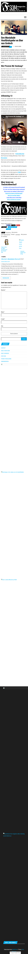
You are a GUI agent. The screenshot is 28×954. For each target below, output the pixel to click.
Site (2, 326)
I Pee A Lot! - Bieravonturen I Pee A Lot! (10, 259)
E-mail (3, 319)
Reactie (3, 290)
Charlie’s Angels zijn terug (22, 253)
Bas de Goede (18, 46)
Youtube (8, 229)
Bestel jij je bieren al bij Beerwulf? (14, 193)
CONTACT (3, 348)
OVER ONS (3, 356)
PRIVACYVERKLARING (6, 358)
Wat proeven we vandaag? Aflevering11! (14, 191)
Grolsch (13, 234)
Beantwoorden (6, 277)
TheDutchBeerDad (19, 153)
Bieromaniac (4, 158)
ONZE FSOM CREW (5, 350)
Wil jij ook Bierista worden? (14, 199)
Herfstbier (17, 234)
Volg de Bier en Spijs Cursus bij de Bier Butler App (4, 249)
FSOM (19, 172)
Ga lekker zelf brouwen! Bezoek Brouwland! (14, 187)
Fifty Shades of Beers (12, 227)
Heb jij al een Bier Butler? (14, 195)
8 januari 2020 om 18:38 (5, 261)
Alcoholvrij (8, 232)
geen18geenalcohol (5, 234)
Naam (3, 312)
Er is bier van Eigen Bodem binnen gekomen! (14, 189)
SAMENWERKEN (5, 361)
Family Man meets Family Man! (14, 197)
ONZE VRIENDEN (5, 353)
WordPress (14, 949)
